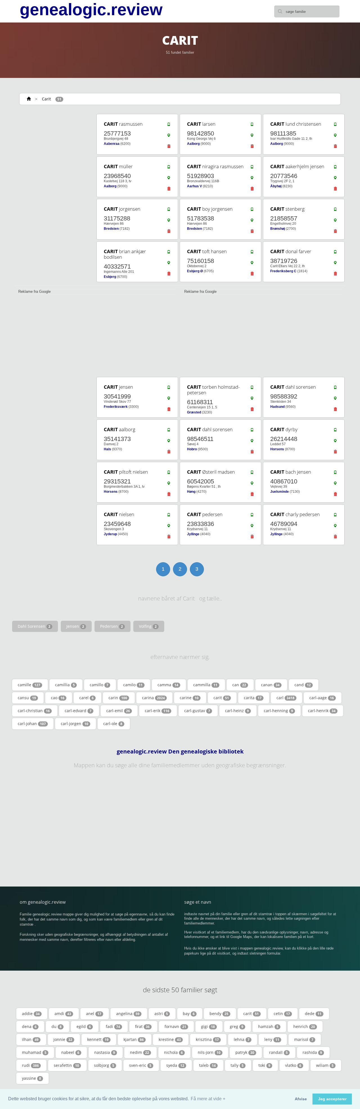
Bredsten (111, 229)
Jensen (75, 626)
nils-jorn (209, 1052)
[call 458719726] (335, 253)
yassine (31, 1078)
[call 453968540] (169, 168)
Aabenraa (112, 144)
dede (313, 1013)
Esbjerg (110, 277)
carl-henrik (322, 710)
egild (83, 1026)
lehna (241, 1039)
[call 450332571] (169, 253)
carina (153, 697)
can (239, 684)
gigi (208, 1026)
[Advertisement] (53, 197)
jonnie (62, 1039)
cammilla (205, 684)
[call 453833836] (252, 516)
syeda (175, 1065)
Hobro (192, 449)
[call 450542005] (252, 473)
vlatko (293, 1065)
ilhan (30, 1039)
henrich (304, 1026)
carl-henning (278, 710)
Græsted (194, 412)
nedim (139, 1052)
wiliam (325, 1065)
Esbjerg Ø (195, 271)
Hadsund (277, 407)
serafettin (66, 1065)
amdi (63, 1013)
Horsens (277, 449)
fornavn (175, 1026)
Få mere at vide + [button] (208, 1098)
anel (93, 1013)
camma (168, 684)
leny (271, 1039)
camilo (133, 684)
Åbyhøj (276, 186)
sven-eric (140, 1065)
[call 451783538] (252, 210)
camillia (65, 684)
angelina (128, 1013)
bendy (219, 1013)
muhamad (34, 1052)
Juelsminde (279, 492)
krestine (170, 1039)
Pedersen (111, 626)
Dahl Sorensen (34, 626)
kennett (98, 1039)
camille (29, 684)
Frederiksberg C (283, 271)
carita (253, 697)
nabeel (70, 1052)
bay (189, 1013)
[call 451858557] (335, 210)
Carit (46, 99)
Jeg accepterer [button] (332, 1099)
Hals (107, 449)
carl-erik (157, 710)
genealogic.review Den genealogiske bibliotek (180, 751)
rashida (312, 1052)
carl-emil (118, 710)
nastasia (104, 1052)
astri (161, 1013)
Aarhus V (194, 186)
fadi (113, 1026)
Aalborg (193, 144)
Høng (191, 492)
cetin (282, 1013)
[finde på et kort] (169, 136)
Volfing (148, 626)
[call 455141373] (169, 431)
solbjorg (104, 1065)
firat (142, 1026)
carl (285, 697)
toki (264, 1065)
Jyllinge (193, 534)
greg (236, 1026)
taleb (207, 1065)
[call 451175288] (169, 210)
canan (270, 684)
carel (86, 697)
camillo (99, 684)
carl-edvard (78, 710)
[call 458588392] (335, 388)
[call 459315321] (169, 473)
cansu (27, 697)
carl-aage (321, 697)
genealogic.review (91, 9)
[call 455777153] (169, 125)
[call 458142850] (252, 125)
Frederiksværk (116, 407)
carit (221, 697)
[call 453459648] (169, 516)
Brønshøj (277, 229)
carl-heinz (237, 710)
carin (118, 697)
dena (29, 1026)
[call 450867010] (335, 473)
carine (189, 697)
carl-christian (34, 710)
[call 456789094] (335, 516)
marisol (303, 1039)
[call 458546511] (252, 431)
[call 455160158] (252, 253)
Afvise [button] (301, 1099)
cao (57, 697)
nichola (173, 1052)
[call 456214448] (335, 431)
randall (278, 1052)
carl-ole (112, 723)
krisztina (207, 1039)
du (56, 1026)
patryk (244, 1052)
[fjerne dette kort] (169, 147)
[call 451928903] (252, 168)
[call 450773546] (335, 168)
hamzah (268, 1026)
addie (31, 1013)
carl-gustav (197, 710)
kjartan (133, 1039)
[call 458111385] (335, 125)
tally (237, 1065)
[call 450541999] (169, 388)
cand (302, 684)
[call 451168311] (252, 388)
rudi (30, 1065)
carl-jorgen (74, 723)
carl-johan (32, 723)
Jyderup (110, 534)
